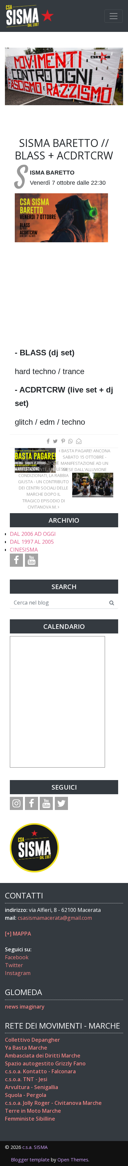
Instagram (18, 973)
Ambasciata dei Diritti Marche (42, 1055)
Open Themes (72, 1159)
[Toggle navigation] (113, 16)
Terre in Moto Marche (33, 1110)
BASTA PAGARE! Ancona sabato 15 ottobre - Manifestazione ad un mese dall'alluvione (85, 460)
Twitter (14, 965)
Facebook (17, 957)
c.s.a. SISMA (35, 1147)
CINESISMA (24, 549)
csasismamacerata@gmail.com (55, 917)
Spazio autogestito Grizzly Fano (45, 1063)
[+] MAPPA (18, 933)
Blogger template (30, 1159)
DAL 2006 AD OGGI (33, 533)
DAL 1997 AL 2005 (32, 541)
